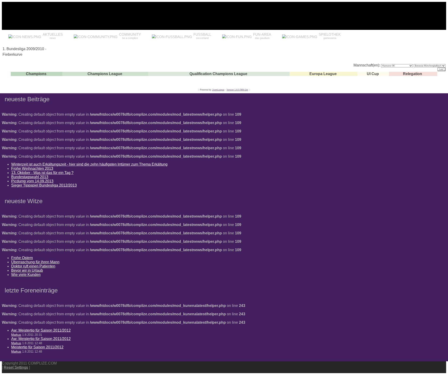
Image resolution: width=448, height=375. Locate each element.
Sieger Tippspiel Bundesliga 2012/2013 (44, 185)
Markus (16, 335)
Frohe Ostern (22, 258)
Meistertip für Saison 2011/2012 (37, 347)
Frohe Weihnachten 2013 (32, 168)
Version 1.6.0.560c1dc (237, 90)
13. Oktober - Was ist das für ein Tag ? (42, 173)
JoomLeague (218, 90)
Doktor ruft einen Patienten (33, 266)
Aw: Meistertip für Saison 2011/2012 (41, 330)
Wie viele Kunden (26, 275)
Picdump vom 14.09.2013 (32, 181)
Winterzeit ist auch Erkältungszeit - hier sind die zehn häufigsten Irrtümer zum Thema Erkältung (89, 164)
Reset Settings (16, 367)
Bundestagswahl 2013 (29, 177)
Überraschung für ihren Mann (35, 262)
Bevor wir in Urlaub (27, 270)
